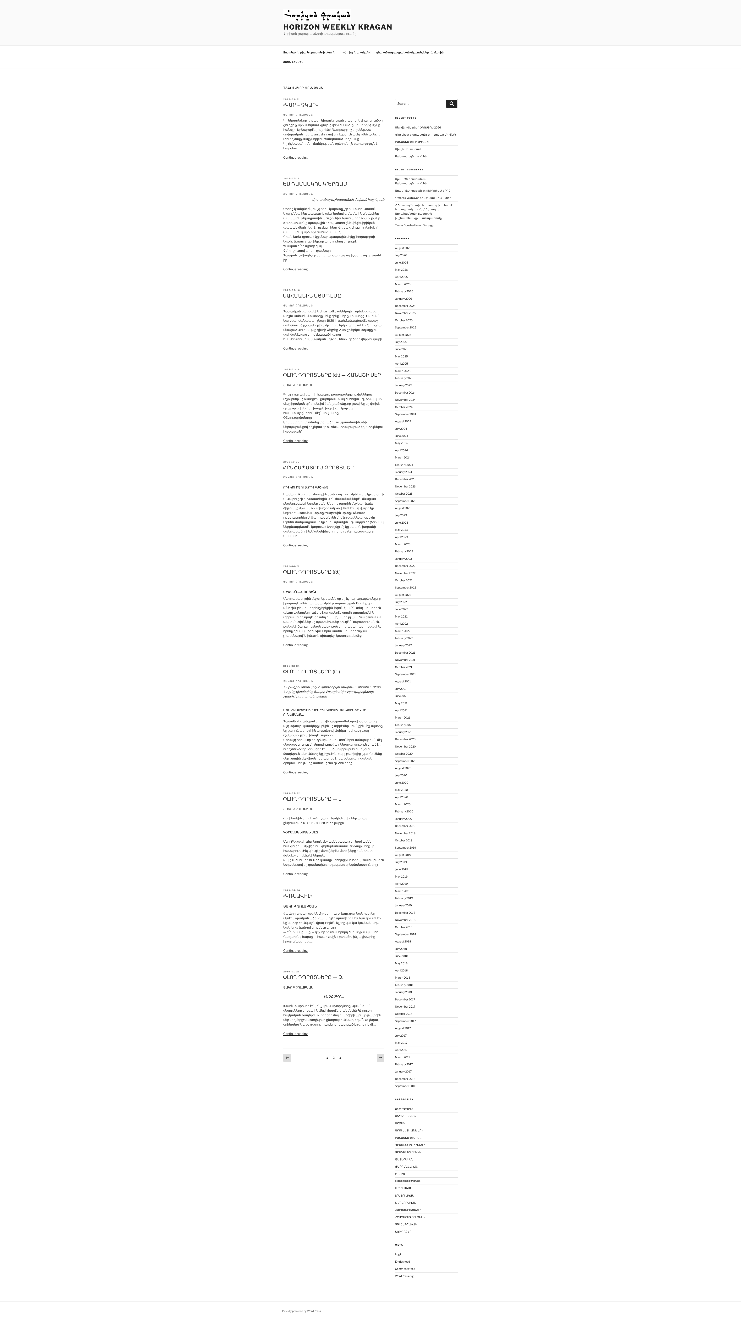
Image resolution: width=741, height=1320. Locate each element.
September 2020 (405, 761)
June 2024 (401, 435)
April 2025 (401, 363)
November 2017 (405, 1006)
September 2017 (405, 1021)
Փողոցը (428, 225)
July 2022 (401, 602)
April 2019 (401, 883)
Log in (398, 1254)
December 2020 (405, 739)
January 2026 (403, 298)
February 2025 (404, 378)
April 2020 (401, 797)
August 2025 (403, 334)
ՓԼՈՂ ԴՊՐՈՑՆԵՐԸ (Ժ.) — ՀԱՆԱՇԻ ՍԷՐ (332, 375)
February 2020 (404, 811)
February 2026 (404, 291)
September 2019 (405, 847)
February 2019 (404, 898)
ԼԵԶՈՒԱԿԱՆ (403, 1188)
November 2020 (405, 746)
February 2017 (404, 1064)
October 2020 (404, 753)
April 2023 (401, 537)
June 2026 (401, 262)
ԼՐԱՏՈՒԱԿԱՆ (404, 1195)
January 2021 (403, 732)
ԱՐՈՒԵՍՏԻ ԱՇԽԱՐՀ (409, 1130)
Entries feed (402, 1261)
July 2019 (401, 862)
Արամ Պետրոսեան (408, 179)
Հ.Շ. (397, 205)
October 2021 (403, 667)
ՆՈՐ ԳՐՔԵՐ (403, 1231)
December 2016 (405, 1078)
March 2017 (402, 1057)
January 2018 (403, 992)
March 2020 (403, 804)
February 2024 (404, 464)
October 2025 (404, 320)
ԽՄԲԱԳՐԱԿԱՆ (405, 1202)
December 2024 (405, 392)
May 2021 (401, 703)
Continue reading (295, 157)
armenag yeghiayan (407, 197)
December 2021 (405, 652)
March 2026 (402, 284)
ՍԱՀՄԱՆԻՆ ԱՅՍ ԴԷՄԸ (312, 296)
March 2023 (402, 544)
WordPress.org (404, 1276)
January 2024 (403, 472)
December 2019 (405, 826)
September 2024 (405, 414)
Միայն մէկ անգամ (408, 149)
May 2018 (401, 963)
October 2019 (403, 840)
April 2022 (401, 623)
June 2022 (401, 609)
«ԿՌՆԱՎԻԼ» (297, 896)
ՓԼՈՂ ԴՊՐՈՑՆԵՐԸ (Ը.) (311, 671)
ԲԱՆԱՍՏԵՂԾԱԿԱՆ (408, 1137)
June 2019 (401, 869)
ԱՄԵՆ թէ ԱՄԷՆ (293, 61)
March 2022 (402, 631)
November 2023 (405, 486)
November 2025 (405, 313)
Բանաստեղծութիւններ (411, 156)
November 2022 (405, 573)
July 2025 (401, 342)
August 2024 (403, 421)
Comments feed (405, 1268)
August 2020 (403, 768)
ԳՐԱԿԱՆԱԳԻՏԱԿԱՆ (409, 1152)
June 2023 (401, 522)
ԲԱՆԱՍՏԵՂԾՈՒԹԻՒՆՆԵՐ (412, 141)
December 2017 (405, 999)
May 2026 (401, 269)
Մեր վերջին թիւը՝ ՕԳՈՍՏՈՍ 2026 (418, 127)
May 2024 (401, 443)
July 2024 (401, 428)
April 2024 (401, 450)
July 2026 (401, 255)
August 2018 (403, 941)
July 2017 (401, 1035)
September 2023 (405, 501)
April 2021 (401, 710)
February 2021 (404, 724)
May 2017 (401, 1042)
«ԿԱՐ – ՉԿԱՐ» (300, 105)
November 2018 (405, 919)
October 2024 (404, 407)
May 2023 (401, 529)
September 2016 (405, 1086)
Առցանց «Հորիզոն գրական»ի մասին (309, 52)
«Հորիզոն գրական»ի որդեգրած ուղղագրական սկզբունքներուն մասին (393, 52)
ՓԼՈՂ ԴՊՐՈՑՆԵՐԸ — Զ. (313, 977)
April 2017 (401, 1049)
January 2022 (403, 645)
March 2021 (402, 717)
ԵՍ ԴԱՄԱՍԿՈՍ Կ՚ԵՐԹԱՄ (315, 184)
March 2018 (402, 977)
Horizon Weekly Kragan (337, 27)
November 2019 (405, 833)
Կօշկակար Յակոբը (437, 197)
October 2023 (404, 493)
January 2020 (403, 818)
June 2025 (401, 349)
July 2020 (401, 775)
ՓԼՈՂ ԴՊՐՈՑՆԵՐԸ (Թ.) (312, 572)
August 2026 (403, 248)
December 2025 (405, 305)
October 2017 (403, 1013)
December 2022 (405, 565)
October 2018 (403, 927)
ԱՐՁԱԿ (400, 1123)
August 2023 (403, 508)
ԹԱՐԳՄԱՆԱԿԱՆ (406, 1166)
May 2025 (401, 356)
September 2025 (405, 327)
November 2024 (405, 399)
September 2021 (405, 674)
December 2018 (405, 912)
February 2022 (404, 638)
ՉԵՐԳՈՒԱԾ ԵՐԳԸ (438, 190)
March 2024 (402, 457)
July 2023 (401, 515)
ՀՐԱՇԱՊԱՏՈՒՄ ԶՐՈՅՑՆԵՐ (318, 467)
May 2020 (401, 789)
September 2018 (405, 934)
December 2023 (405, 479)
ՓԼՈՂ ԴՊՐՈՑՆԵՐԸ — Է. (313, 799)
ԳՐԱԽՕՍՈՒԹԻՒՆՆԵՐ (410, 1144)
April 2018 (401, 970)
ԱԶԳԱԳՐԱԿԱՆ (405, 1116)
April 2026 (401, 276)
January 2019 (403, 905)
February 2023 (404, 551)
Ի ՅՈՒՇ (400, 1173)
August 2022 (403, 594)
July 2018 (401, 948)
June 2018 (401, 956)
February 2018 (404, 985)
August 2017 (403, 1028)
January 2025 (403, 385)
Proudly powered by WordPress (301, 1311)
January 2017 (403, 1071)
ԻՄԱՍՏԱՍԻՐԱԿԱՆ (408, 1181)
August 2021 (403, 681)
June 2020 (401, 782)
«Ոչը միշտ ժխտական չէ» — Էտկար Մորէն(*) (425, 134)
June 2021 (401, 695)
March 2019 (402, 891)
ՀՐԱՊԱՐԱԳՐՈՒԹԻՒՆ (410, 1217)
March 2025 (402, 371)
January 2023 (403, 558)
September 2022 (405, 587)
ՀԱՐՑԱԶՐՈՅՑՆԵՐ (408, 1209)
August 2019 (403, 854)
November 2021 (405, 659)
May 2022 (401, 616)
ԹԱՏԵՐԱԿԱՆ (404, 1159)
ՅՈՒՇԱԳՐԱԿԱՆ (406, 1224)
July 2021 (401, 688)
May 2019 (401, 876)
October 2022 (403, 580)
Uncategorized (404, 1108)
